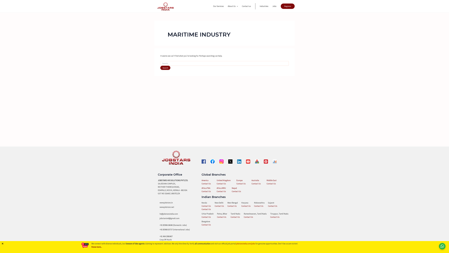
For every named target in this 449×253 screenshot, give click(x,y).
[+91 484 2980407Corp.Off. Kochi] (165, 238)
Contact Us (206, 183)
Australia (255, 180)
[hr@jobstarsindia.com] (168, 214)
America (205, 180)
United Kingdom (224, 180)
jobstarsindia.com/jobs (245, 243)
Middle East (272, 180)
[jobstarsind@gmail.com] (168, 218)
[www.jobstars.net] (166, 207)
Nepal (234, 188)
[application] (237, 6)
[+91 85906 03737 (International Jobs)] (174, 229)
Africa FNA (206, 188)
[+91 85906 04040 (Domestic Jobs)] (172, 225)
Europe (239, 180)
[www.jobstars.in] (165, 202)
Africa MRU (221, 188)
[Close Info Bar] (2, 243)
